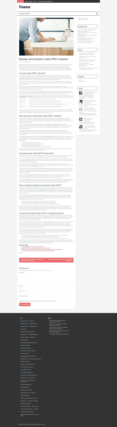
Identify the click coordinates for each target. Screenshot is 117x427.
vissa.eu (29, 61)
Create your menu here (24, 14)
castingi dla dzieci (24, 326)
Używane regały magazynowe (27, 411)
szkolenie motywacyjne (26, 403)
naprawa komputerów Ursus (35, 358)
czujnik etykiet (24, 334)
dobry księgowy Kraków (33, 334)
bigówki (32, 321)
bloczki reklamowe (33, 323)
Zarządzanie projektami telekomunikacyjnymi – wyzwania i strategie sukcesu (86, 64)
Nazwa (21, 286)
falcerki (32, 337)
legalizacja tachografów (26, 348)
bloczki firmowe (24, 323)
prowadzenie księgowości (26, 384)
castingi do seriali (33, 326)
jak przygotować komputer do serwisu (29, 342)
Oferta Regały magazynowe (27, 372)
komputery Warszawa (25, 345)
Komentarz (22, 272)
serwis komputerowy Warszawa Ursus (29, 398)
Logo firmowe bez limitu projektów (28, 350)
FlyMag (37, 424)
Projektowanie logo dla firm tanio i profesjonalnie (28, 381)
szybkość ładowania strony (26, 409)
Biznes (21, 252)
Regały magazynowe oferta (27, 390)
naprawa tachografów (25, 361)
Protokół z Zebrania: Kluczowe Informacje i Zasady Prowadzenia (90, 102)
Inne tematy (81, 81)
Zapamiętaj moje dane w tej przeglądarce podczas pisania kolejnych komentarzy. (38, 301)
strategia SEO (23, 400)
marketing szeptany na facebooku (28, 356)
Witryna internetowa (23, 296)
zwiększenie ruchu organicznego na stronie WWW (30, 415)
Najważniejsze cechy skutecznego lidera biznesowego (88, 120)
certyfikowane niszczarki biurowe (28, 331)
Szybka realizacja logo (25, 406)
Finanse (24, 6)
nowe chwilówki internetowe (27, 367)
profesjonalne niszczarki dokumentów (29, 375)
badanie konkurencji (25, 321)
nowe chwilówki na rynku (26, 369)
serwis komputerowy (25, 395)
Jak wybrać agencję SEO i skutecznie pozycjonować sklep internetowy (40, 1)
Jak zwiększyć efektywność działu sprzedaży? (59, 334)
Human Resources (24, 339)
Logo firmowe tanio (25, 353)
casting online (23, 329)
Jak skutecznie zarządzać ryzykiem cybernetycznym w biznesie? (90, 127)
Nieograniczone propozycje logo (27, 364)
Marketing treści (24, 358)
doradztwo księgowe (25, 337)
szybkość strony (34, 406)
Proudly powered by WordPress (25, 424)
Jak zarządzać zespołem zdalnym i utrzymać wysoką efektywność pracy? (38, 250)
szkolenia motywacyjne (33, 400)
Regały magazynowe (25, 387)
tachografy (35, 409)
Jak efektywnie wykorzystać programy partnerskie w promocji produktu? (90, 93)
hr (35, 337)
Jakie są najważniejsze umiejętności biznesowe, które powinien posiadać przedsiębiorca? (42, 249)
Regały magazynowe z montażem (28, 392)
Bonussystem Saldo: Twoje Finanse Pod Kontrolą (33, 246)
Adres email (22, 291)
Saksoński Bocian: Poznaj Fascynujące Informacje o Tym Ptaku (36, 248)
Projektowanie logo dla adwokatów (28, 377)
